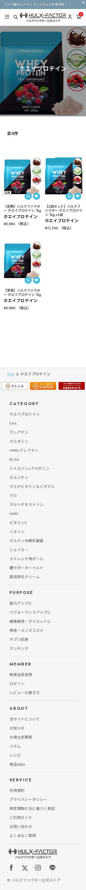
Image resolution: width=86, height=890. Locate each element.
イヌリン (17, 531)
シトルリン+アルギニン (30, 468)
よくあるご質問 (23, 835)
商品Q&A (17, 764)
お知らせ (17, 728)
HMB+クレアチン (24, 450)
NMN (14, 513)
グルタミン (19, 441)
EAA (13, 423)
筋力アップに (21, 603)
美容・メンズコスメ (26, 630)
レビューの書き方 (25, 692)
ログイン (17, 683)
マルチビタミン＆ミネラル (32, 486)
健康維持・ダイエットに (30, 621)
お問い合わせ (21, 826)
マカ (13, 495)
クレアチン (19, 432)
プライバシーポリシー (28, 799)
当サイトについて (25, 719)
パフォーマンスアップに (30, 612)
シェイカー (19, 550)
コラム (15, 746)
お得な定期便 (21, 737)
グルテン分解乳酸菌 (26, 540)
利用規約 (17, 790)
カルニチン (19, 477)
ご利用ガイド (21, 817)
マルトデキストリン (26, 504)
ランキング (19, 648)
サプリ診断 (19, 639)
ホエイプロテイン (25, 414)
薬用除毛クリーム (25, 577)
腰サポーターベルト (26, 568)
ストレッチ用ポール (26, 559)
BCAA (14, 459)
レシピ (15, 755)
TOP (10, 374)
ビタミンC (18, 522)
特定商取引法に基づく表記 (32, 808)
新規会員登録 (21, 674)
